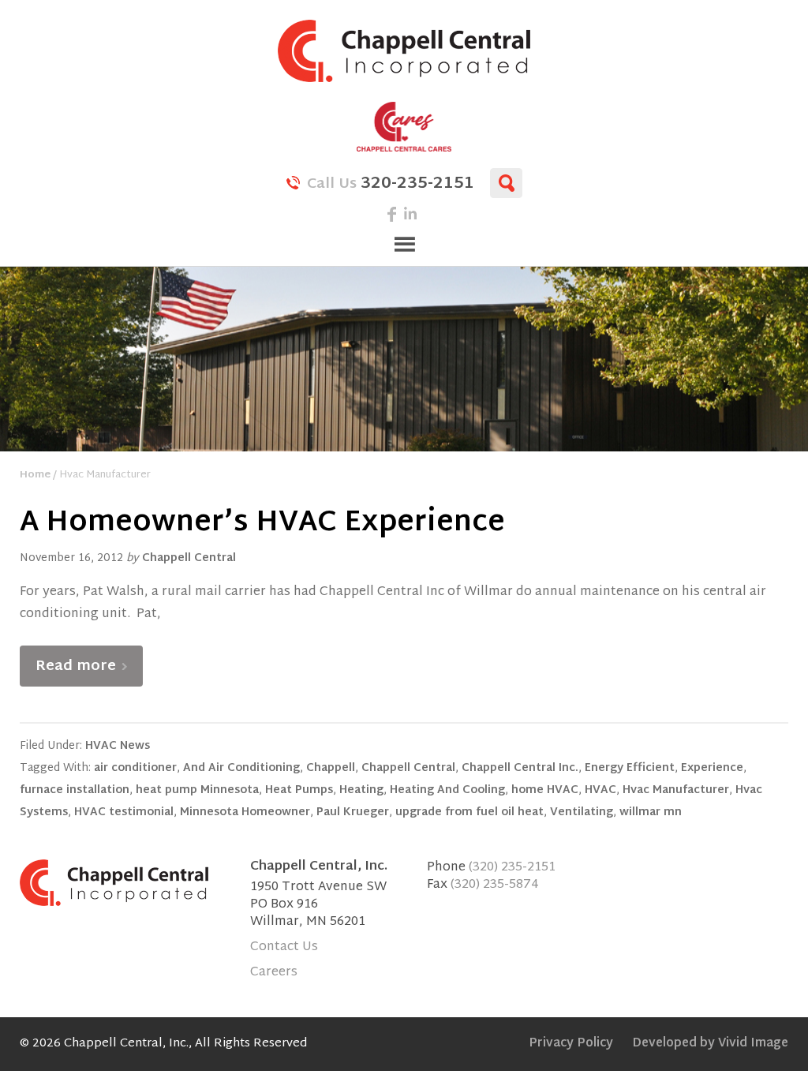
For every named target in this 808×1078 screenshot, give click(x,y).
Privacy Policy (571, 1043)
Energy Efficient (630, 768)
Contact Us (284, 947)
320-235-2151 (390, 182)
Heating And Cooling (447, 790)
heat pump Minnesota (197, 790)
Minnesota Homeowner (245, 812)
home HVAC (544, 790)
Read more (76, 666)
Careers (273, 972)
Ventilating (581, 812)
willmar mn (650, 812)
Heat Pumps (299, 790)
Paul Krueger (352, 812)
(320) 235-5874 (495, 885)
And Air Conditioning (241, 768)
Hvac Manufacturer (676, 790)
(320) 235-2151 (512, 867)
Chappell (330, 768)
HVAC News (117, 746)
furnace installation (74, 790)
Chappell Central (404, 51)
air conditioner (135, 768)
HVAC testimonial (124, 812)
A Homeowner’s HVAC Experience (262, 523)
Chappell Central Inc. (520, 768)
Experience (712, 768)
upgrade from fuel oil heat (469, 812)
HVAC (600, 790)
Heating (361, 790)
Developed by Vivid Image (710, 1043)
